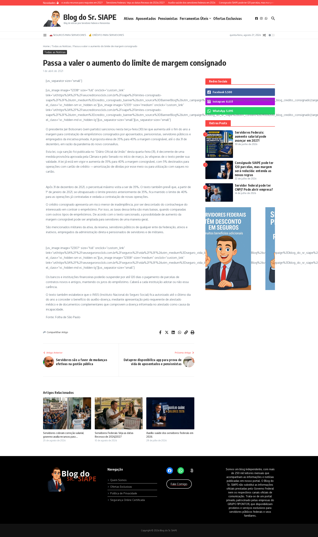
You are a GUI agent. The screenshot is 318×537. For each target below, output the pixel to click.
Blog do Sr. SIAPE (89, 17)
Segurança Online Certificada (127, 499)
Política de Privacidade (123, 493)
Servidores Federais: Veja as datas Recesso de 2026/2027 (114, 434)
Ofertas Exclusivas (227, 18)
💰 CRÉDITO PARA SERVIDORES (106, 34)
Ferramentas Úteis (194, 18)
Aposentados (146, 18)
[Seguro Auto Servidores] (240, 289)
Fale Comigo (179, 484)
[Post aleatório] (264, 35)
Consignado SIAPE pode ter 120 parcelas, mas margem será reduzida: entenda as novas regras (254, 169)
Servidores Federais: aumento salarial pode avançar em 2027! (250, 136)
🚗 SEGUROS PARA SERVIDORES (68, 34)
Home (46, 46)
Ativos (129, 18)
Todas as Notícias (61, 46)
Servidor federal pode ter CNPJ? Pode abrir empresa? (254, 187)
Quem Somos (118, 480)
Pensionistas (168, 18)
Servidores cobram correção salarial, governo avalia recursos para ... (63, 434)
